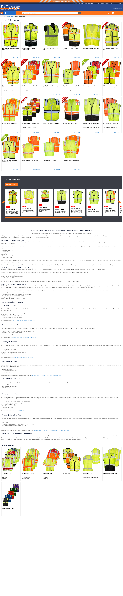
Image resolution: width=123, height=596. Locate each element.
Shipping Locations (109, 3)
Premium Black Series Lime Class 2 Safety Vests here (24, 337)
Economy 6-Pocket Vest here (18, 410)
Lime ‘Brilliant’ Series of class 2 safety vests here (23, 320)
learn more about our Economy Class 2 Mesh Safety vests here (46, 375)
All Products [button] (10, 13)
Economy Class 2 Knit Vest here (19, 391)
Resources (81, 3)
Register (109, 13)
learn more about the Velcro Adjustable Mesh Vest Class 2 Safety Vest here (51, 430)
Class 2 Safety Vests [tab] (11, 184)
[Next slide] (119, 202)
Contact (102, 3)
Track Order (118, 3)
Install (72, 3)
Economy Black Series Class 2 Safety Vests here (23, 357)
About (97, 3)
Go (80, 13)
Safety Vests (10, 16)
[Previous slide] (3, 202)
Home (3, 16)
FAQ (76, 3)
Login (104, 13)
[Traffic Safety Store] (10, 6)
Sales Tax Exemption (89, 3)
